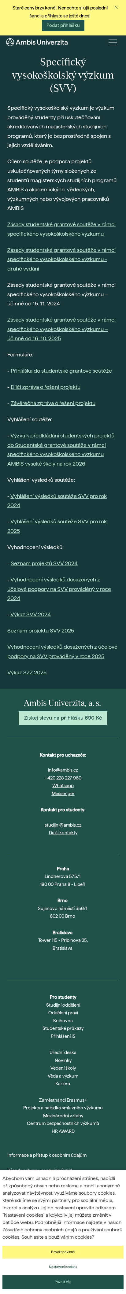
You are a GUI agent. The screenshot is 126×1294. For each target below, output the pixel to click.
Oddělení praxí (63, 1013)
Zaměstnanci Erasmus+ (63, 1100)
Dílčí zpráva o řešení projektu (45, 387)
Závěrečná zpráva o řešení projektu (53, 403)
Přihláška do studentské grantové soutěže (61, 370)
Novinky (63, 1060)
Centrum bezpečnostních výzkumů (63, 1123)
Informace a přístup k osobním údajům (47, 1155)
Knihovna (63, 1020)
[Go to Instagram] (39, 964)
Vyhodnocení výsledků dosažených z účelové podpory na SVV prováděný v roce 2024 (59, 588)
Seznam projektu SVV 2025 (40, 630)
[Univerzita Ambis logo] (37, 42)
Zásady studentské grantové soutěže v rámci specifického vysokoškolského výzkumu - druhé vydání (61, 259)
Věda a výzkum (63, 1076)
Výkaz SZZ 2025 (26, 672)
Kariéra (62, 1083)
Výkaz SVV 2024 (30, 614)
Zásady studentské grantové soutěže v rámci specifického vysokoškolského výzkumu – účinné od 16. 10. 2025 (61, 328)
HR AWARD (63, 1131)
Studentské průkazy (63, 1028)
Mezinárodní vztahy (63, 1116)
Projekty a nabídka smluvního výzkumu (63, 1108)
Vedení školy (63, 1068)
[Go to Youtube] (55, 964)
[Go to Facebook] (87, 964)
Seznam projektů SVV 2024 (44, 563)
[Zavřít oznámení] (116, 7)
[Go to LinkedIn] (71, 964)
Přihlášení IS (63, 1036)
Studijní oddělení (63, 1005)
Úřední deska (63, 1052)
